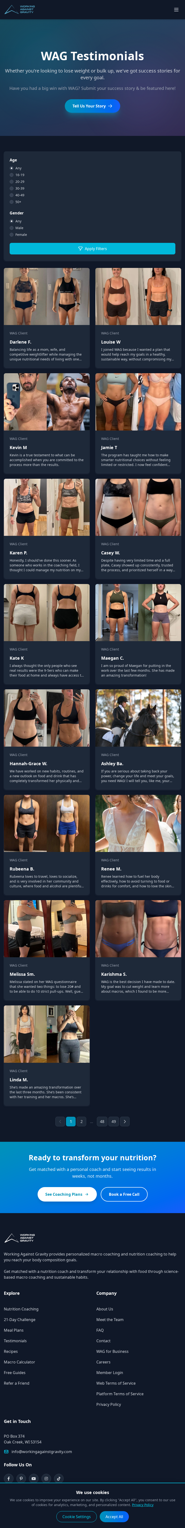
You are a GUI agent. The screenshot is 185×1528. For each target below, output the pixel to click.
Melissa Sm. (22, 974)
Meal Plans (14, 1330)
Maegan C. (112, 658)
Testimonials (15, 1340)
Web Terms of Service (116, 1383)
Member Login (109, 1372)
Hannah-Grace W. (28, 763)
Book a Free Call (124, 1194)
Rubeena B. (22, 869)
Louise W (110, 342)
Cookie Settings (76, 1516)
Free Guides (15, 1372)
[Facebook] (8, 1478)
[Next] (125, 1121)
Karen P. (18, 553)
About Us (104, 1309)
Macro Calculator (19, 1362)
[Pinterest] (21, 1478)
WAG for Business (112, 1351)
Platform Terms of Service (120, 1393)
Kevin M (18, 447)
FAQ (100, 1330)
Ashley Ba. (112, 763)
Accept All (114, 1516)
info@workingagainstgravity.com (42, 1451)
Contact (103, 1340)
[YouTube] (34, 1478)
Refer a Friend (16, 1383)
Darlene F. (20, 342)
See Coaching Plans (63, 1194)
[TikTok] (59, 1478)
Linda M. (19, 1080)
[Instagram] (46, 1478)
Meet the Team (110, 1319)
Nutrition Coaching (21, 1309)
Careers (103, 1362)
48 (102, 1121)
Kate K (17, 658)
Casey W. (110, 553)
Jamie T (109, 447)
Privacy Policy (108, 1404)
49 (114, 1121)
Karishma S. (114, 974)
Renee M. (111, 869)
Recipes (11, 1351)
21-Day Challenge (19, 1319)
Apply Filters (96, 248)
